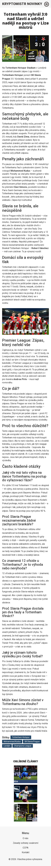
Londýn (7, 746)
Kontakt (25, 852)
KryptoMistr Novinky (22, 4)
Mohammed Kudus (12, 741)
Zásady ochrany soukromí (25, 843)
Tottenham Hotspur (21, 737)
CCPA (25, 847)
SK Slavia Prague (32, 741)
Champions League (22, 746)
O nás (25, 838)
